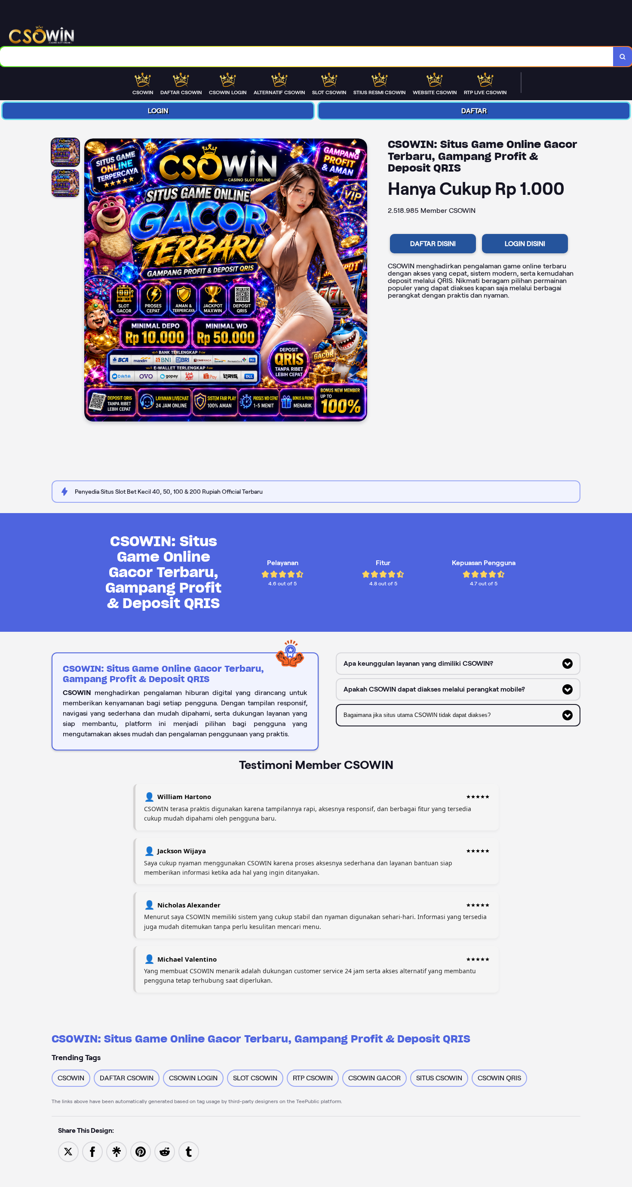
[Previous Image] (91, 281)
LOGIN (158, 110)
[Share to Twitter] (68, 1151)
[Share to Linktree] (116, 1151)
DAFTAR (474, 110)
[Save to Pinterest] (140, 1151)
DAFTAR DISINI (433, 243)
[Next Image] (360, 281)
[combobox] (307, 56)
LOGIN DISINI (525, 243)
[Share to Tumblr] (188, 1151)
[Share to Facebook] (92, 1151)
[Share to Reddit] (164, 1151)
